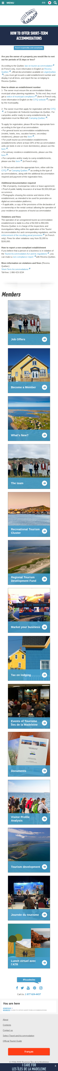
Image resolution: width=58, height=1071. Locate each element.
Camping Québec (37, 118)
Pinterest (35, 988)
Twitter (22, 988)
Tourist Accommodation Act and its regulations (26, 254)
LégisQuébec (50, 72)
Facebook (17, 988)
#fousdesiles (29, 979)
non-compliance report (23, 257)
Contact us (8, 1030)
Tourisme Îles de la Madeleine (29, 16)
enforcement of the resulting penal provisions (21, 235)
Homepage (7, 1008)
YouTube (28, 988)
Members (6, 1010)
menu (10, 2)
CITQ (53, 109)
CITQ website (39, 99)
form (29, 136)
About (5, 1019)
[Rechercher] (55, 2)
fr (43, 2)
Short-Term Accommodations (14, 269)
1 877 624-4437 (33, 994)
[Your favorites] (49, 2)
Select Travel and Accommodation (18, 1035)
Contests (7, 1025)
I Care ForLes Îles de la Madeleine (29, 1067)
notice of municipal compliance (20, 96)
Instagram (41, 988)
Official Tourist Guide (12, 1041)
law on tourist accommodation (38, 66)
